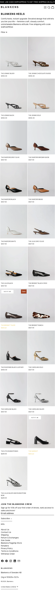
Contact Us (6, 532)
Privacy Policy (7, 548)
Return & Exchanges (10, 537)
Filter (3, 32)
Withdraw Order (8, 554)
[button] (49, 7)
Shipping (5, 535)
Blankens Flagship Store (11, 543)
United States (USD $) (8, 587)
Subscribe (5, 518)
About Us (5, 529)
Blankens (10, 581)
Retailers (5, 545)
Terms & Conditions (9, 551)
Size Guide (5, 540)
